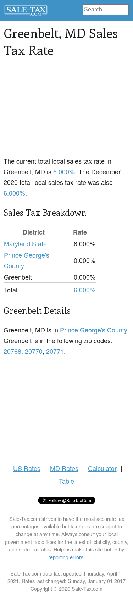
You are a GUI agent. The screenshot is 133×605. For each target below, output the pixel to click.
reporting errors (65, 557)
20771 (55, 351)
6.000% (64, 171)
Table (66, 480)
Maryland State (25, 243)
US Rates (26, 468)
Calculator (102, 468)
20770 (34, 351)
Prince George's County (93, 329)
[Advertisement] (66, 111)
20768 (12, 351)
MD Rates (64, 468)
